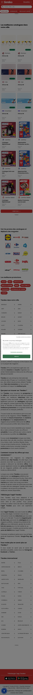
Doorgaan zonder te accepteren (23, 336)
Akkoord (16, 356)
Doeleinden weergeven (16, 352)
